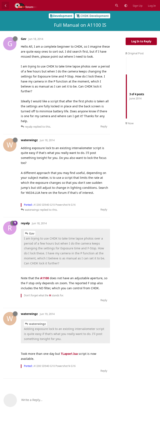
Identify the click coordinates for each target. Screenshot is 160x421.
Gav (31, 233)
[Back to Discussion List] (5, 5)
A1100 (44, 278)
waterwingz (37, 324)
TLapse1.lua (70, 354)
